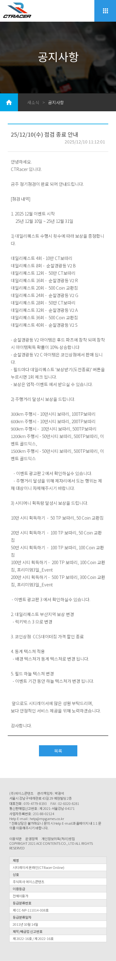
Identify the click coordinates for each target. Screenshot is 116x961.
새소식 (33, 102)
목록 (58, 751)
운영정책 (31, 838)
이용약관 (15, 838)
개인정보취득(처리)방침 (58, 838)
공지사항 (56, 102)
